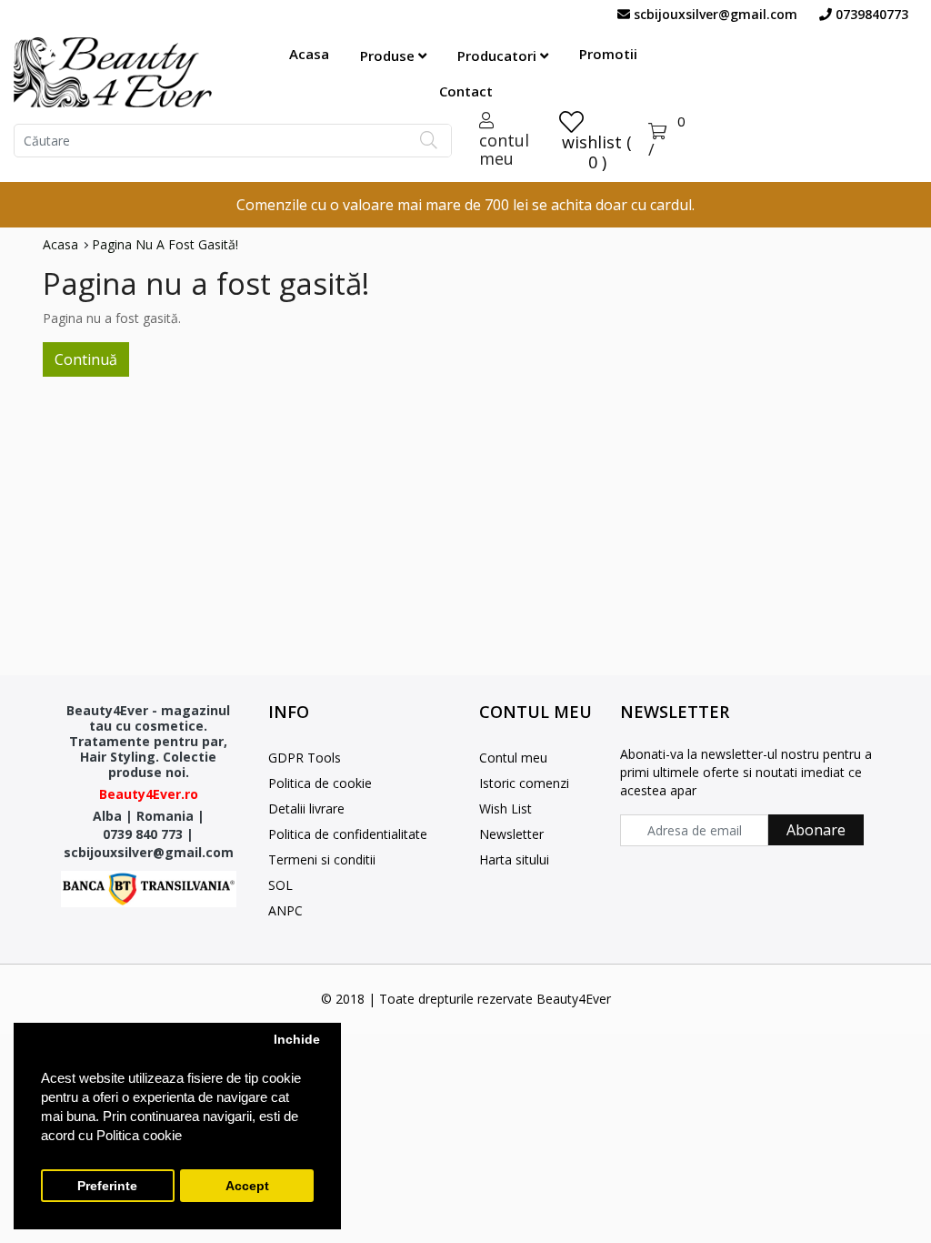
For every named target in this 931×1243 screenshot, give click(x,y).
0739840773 (870, 14)
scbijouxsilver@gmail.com (713, 14)
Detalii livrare (306, 808)
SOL (280, 885)
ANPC (285, 910)
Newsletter (511, 834)
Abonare (816, 830)
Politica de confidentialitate (347, 834)
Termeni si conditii (321, 859)
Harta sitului (514, 859)
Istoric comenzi (524, 783)
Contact (466, 91)
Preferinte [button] (107, 1186)
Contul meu (513, 757)
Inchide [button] (297, 1039)
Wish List (505, 808)
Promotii (608, 54)
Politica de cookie (320, 783)
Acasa (309, 54)
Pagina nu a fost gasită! (165, 245)
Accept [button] (247, 1186)
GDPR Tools (304, 757)
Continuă (86, 359)
